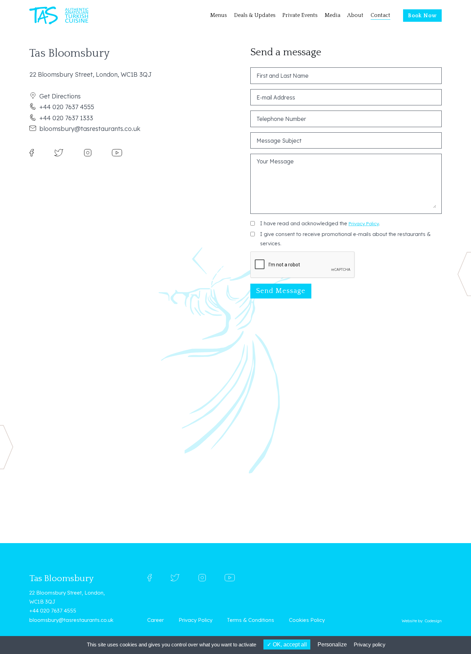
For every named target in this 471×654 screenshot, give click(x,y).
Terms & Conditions (250, 620)
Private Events (300, 15)
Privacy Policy (364, 223)
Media (332, 15)
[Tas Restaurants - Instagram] (87, 152)
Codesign (433, 620)
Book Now (422, 16)
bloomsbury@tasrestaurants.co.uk (89, 129)
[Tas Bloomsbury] (58, 16)
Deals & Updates (254, 15)
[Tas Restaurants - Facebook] (31, 152)
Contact (380, 15)
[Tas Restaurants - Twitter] (58, 152)
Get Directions (60, 96)
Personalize (332, 644)
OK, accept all (289, 644)
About (355, 15)
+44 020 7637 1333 (66, 118)
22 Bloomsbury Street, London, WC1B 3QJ (67, 597)
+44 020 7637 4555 (66, 107)
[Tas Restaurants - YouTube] (117, 152)
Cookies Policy (307, 620)
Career (155, 620)
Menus (218, 15)
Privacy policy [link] (369, 644)
